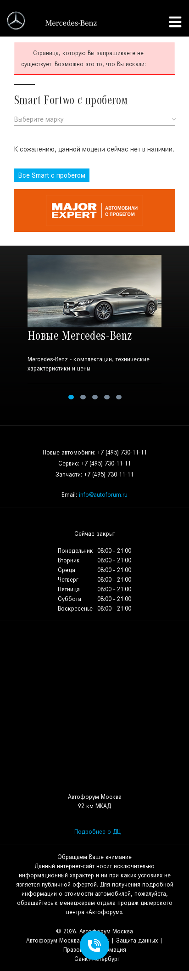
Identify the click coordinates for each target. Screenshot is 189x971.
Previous (12, 328)
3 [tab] (95, 397)
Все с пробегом (51, 175)
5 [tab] (119, 397)
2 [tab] (83, 397)
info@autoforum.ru (103, 495)
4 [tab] (107, 397)
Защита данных (137, 940)
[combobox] (94, 119)
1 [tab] (71, 397)
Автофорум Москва (53, 940)
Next (177, 328)
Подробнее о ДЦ (97, 832)
